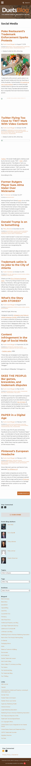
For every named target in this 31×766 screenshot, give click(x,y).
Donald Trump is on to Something (14, 223)
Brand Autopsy (5, 599)
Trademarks (12, 133)
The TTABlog (4, 676)
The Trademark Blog (6, 673)
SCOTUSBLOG (5, 655)
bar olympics (21, 402)
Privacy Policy (6, 754)
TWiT (21, 161)
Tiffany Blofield (7, 229)
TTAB (15, 392)
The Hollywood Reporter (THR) (9, 715)
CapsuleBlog (4, 608)
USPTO (18, 392)
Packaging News (6, 643)
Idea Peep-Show (5, 619)
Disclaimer (15, 754)
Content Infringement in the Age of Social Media (14, 337)
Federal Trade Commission (8, 698)
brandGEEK (4, 605)
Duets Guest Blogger (9, 44)
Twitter (3, 159)
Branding (9, 46)
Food (14, 46)
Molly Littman (11, 551)
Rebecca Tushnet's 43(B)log (9, 649)
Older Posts (23, 493)
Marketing (4, 233)
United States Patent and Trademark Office (13, 729)
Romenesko (4, 652)
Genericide (10, 307)
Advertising (10, 231)
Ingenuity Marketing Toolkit (9, 704)
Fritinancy (4, 616)
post (19, 200)
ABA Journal (4, 684)
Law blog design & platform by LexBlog (14, 763)
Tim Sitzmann (7, 195)
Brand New (4, 602)
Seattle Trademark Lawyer (8, 658)
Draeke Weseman (13, 558)
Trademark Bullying (19, 47)
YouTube (3, 738)
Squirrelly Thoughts (7, 275)
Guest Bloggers (18, 347)
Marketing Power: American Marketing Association (15, 634)
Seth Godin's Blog (6, 661)
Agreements (10, 130)
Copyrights (4, 232)
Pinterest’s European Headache (15, 453)
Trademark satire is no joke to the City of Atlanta (15, 265)
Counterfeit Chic (5, 613)
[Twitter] (5, 507)
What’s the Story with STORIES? (12, 299)
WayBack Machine (6, 735)
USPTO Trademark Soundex (9, 732)
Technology (4, 133)
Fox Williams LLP (12, 469)
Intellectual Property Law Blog (9, 622)
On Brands (4, 640)
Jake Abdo (10, 524)
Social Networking (17, 132)
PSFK (2, 646)
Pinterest (26, 479)
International (13, 461)
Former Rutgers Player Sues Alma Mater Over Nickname (12, 186)
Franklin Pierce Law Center (8, 701)
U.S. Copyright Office (7, 721)
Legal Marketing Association (9, 710)
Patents (15, 307)
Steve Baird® (11, 532)
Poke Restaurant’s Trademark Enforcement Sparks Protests (14, 36)
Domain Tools (5, 695)
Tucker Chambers (8, 272)
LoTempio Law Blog (6, 631)
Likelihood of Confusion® (8, 628)
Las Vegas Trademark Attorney (9, 625)
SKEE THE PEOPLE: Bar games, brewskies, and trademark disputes (14, 380)
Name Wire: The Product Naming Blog (12, 637)
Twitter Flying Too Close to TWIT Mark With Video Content (14, 121)
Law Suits (17, 131)
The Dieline (4, 667)
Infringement (20, 46)
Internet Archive (5, 707)
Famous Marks (18, 130)
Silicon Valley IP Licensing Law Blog (11, 664)
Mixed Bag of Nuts (17, 274)
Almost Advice (18, 231)
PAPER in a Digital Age (13, 416)
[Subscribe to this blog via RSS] (2, 507)
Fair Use (9, 274)
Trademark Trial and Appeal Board (10, 718)
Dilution (10, 232)
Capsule (3, 687)
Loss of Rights (21, 461)
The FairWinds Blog (6, 670)
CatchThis (4, 610)
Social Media (9, 47)
